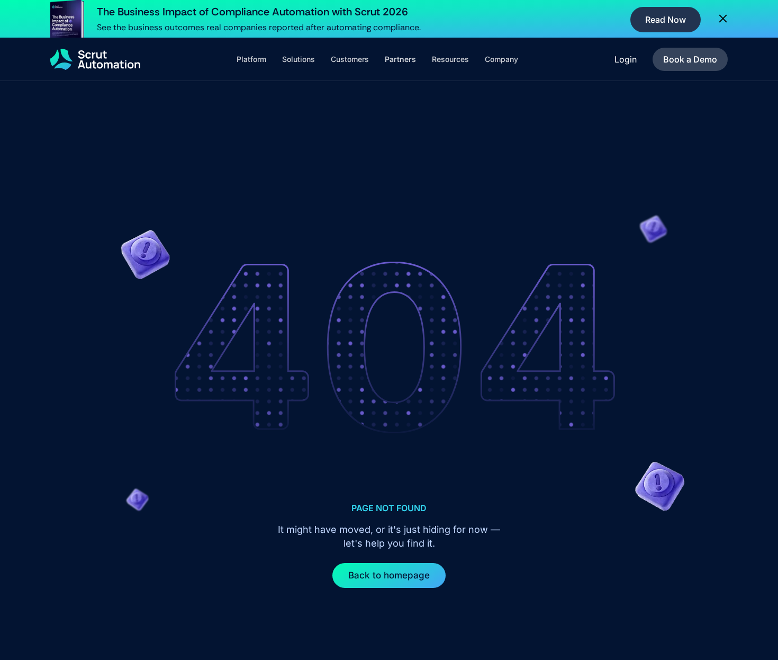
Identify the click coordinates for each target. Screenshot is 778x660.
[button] (251, 59)
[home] (95, 59)
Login (625, 59)
